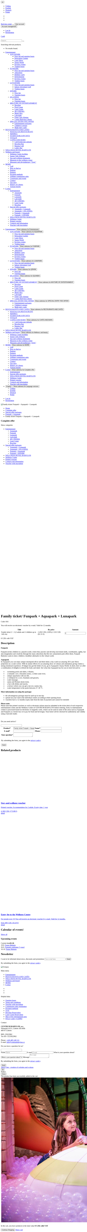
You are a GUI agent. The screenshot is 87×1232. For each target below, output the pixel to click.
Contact (13, 180)
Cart (3, 36)
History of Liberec (16, 185)
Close (4, 1074)
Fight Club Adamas (21, 117)
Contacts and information (19, 223)
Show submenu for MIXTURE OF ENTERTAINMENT (55, 282)
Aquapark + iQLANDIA (23, 211)
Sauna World (19, 62)
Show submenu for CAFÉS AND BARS (39, 320)
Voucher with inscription (19, 225)
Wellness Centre (16, 219)
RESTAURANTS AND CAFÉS (17, 309)
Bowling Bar (19, 144)
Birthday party (19, 75)
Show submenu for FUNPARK (30, 246)
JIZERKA (13, 134)
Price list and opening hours (24, 56)
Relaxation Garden (21, 58)
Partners (13, 172)
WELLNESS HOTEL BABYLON (23, 217)
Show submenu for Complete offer (23, 370)
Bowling (17, 105)
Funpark (17, 195)
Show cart (19, 1230)
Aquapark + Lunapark (22, 209)
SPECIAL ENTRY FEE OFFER (22, 121)
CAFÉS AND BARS (17, 140)
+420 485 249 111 (12, 1040)
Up (3, 1069)
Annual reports (15, 187)
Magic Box (18, 113)
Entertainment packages (22, 123)
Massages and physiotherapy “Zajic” (23, 162)
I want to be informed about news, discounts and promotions (22, 959)
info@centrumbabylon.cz (16, 1042)
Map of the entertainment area (16, 1017)
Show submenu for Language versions (26, 386)
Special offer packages (18, 207)
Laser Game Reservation (14, 1015)
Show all (4, 934)
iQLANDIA (14, 97)
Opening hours (19, 95)
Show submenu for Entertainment (28, 229)
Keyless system (19, 64)
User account (19, 24)
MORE (8, 345)
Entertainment (15, 191)
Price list (17, 93)
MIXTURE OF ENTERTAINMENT (23, 103)
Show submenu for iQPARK (27, 269)
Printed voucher (15, 221)
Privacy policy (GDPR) (13, 1019)
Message (26, 1057)
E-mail (29, 1052)
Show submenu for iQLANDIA (30, 276)
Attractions (18, 73)
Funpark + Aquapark (21, 213)
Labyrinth (18, 115)
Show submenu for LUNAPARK (31, 261)
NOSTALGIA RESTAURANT (21, 132)
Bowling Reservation (13, 1013)
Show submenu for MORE (20, 345)
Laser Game (18, 109)
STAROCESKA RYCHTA (20, 136)
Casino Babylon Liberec (23, 119)
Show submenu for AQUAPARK (32, 232)
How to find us (15, 168)
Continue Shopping (8, 1230)
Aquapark (18, 193)
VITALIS (13, 138)
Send (4, 745)
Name (3, 1052)
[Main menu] (13, 24)
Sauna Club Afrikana (17, 156)
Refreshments (19, 77)
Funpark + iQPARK (21, 215)
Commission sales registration (16, 1006)
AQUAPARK (15, 54)
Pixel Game (18, 107)
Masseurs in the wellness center (21, 160)
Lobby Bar (18, 148)
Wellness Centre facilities (19, 154)
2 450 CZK (42, 632)
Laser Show (18, 60)
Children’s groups (20, 126)
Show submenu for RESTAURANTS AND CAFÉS (47, 309)
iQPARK (13, 91)
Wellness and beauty (12, 332)
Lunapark (17, 197)
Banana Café (19, 146)
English (8, 8)
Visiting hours (19, 67)
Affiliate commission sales (19, 176)
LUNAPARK (15, 83)
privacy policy (36, 740)
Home (7, 408)
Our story (13, 183)
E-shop (8, 370)
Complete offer (10, 410)
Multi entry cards (20, 128)
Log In (7, 30)
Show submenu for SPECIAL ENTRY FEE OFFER (51, 301)
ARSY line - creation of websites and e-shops (17, 1067)
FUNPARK (14, 69)
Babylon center (6, 24)
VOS (7, 1011)
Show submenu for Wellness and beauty (34, 332)
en (2, 2)
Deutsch (8, 10)
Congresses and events (18, 178)
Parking (13, 170)
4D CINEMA (19, 111)
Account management (9, 26)
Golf (11, 166)
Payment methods (16, 174)
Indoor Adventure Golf (22, 87)
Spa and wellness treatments (20, 158)
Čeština (8, 6)
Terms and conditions (13, 1002)
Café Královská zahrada (23, 142)
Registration (9, 32)
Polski (7, 12)
